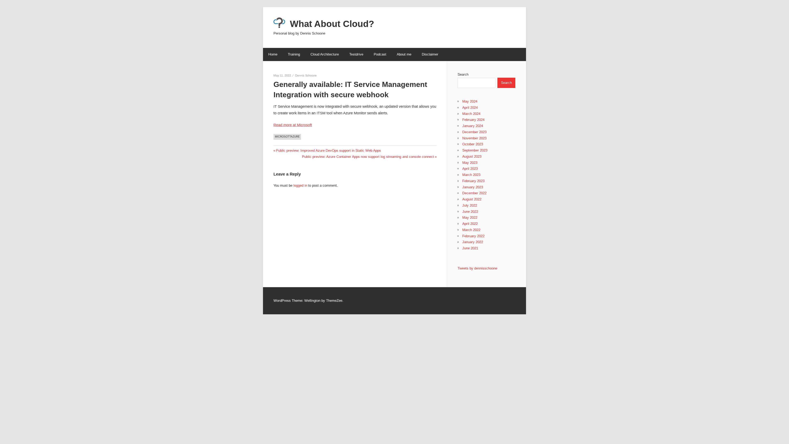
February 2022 (473, 236)
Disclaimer (430, 54)
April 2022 (470, 224)
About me (404, 54)
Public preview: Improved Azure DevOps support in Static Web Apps (328, 151)
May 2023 (469, 163)
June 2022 (470, 212)
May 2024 (469, 101)
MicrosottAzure (287, 136)
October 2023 (472, 144)
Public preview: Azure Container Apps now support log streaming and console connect (368, 157)
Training (294, 54)
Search (463, 74)
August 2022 (471, 199)
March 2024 (471, 114)
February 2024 (473, 120)
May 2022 (469, 218)
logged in (300, 185)
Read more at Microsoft (292, 125)
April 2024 (470, 108)
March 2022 (471, 230)
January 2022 (472, 242)
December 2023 (474, 132)
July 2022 (469, 205)
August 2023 (471, 156)
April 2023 (470, 169)
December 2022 (474, 193)
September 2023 (474, 150)
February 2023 (473, 181)
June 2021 (470, 248)
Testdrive (356, 54)
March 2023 (471, 175)
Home (272, 54)
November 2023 (474, 138)
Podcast (380, 54)
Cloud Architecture (324, 54)
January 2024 (472, 126)
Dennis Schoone (306, 75)
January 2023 (472, 187)
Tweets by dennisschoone (477, 268)
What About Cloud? (332, 24)
